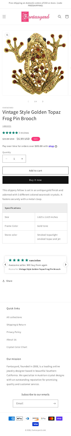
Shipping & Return (16, 324)
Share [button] (9, 280)
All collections (14, 317)
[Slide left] (28, 101)
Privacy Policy (14, 332)
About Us (12, 339)
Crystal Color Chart (17, 347)
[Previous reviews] (5, 264)
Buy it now (35, 179)
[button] (4, 16)
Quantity (6, 152)
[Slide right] (42, 101)
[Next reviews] (66, 264)
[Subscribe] (54, 403)
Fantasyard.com (39, 430)
